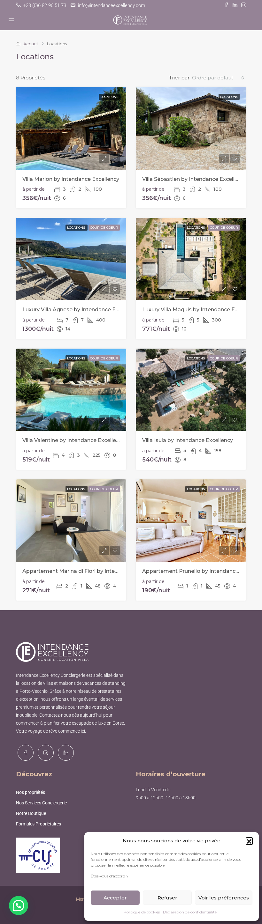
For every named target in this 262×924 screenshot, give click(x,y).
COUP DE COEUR (104, 227)
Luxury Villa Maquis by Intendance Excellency (200, 310)
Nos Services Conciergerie (41, 802)
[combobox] (218, 78)
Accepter (115, 898)
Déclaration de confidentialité (190, 912)
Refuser (167, 898)
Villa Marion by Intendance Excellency (70, 179)
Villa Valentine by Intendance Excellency (73, 440)
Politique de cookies (142, 912)
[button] (249, 841)
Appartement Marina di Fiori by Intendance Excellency (92, 571)
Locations (109, 97)
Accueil (31, 43)
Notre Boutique (31, 813)
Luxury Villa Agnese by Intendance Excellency (80, 310)
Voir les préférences (223, 898)
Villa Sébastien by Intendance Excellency (194, 179)
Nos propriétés (30, 792)
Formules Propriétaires (38, 823)
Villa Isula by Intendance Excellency (187, 440)
